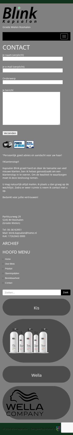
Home (8, 259)
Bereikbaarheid (12, 278)
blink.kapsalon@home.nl (23, 232)
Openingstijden (12, 273)
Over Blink (10, 264)
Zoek (65, 292)
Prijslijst (8, 268)
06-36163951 (14, 229)
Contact (8, 283)
